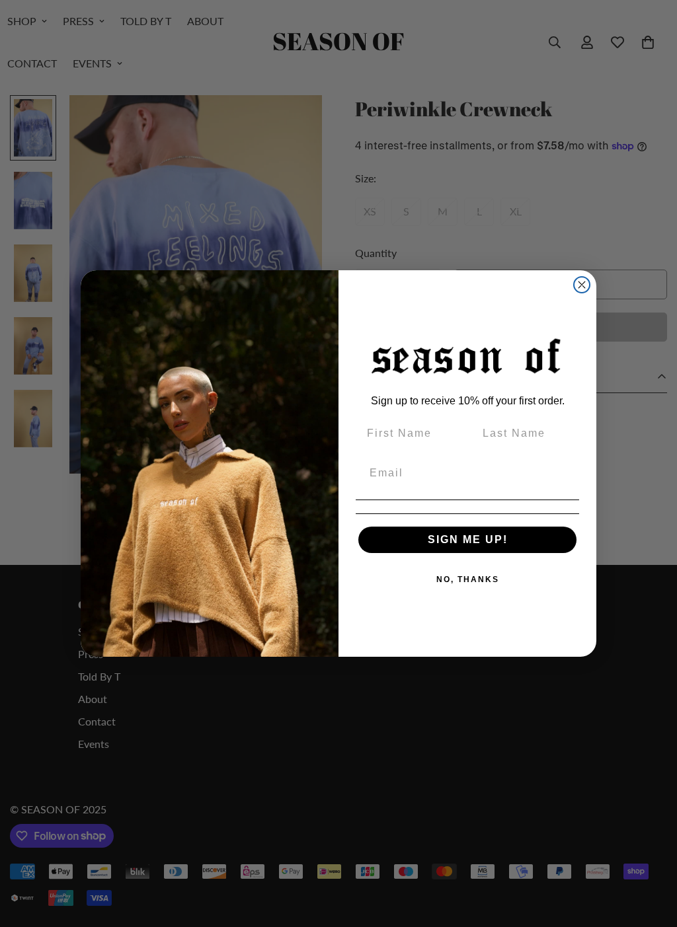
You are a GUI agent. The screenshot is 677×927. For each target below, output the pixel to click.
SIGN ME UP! (468, 539)
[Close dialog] (582, 285)
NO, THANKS (467, 579)
